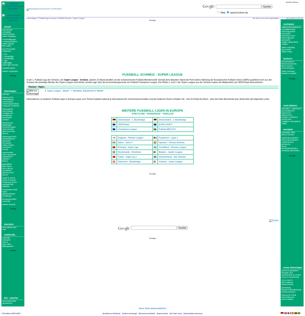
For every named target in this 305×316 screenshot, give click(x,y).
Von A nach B (287, 280)
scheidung (6, 196)
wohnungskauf (8, 139)
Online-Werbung (288, 71)
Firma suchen (287, 66)
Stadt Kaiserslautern (290, 138)
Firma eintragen (288, 68)
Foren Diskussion (9, 227)
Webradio (6, 238)
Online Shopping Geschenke (288, 48)
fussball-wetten (8, 68)
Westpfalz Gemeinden (291, 150)
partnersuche (8, 173)
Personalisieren (288, 111)
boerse (5, 133)
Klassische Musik (289, 295)
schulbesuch (7, 113)
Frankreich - (168, 138)
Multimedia (9, 235)
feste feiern (7, 166)
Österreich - (129, 161)
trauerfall (6, 201)
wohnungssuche (9, 136)
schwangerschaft (9, 189)
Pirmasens (286, 144)
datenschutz (287, 115)
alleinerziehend (8, 194)
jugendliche (7, 164)
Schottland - (172, 147)
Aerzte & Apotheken (290, 271)
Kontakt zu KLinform (290, 117)
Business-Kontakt (146, 313)
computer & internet (10, 106)
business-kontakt (289, 73)
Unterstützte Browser (193, 313)
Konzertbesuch (288, 297)
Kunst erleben (287, 299)
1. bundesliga (8, 56)
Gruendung (286, 288)
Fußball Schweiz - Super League (71, 18)
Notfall (284, 123)
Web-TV (5, 242)
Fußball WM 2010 (167, 129)
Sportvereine (7, 152)
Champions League (127, 129)
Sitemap (5, 94)
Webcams (6, 240)
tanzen (5, 175)
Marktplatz (6, 32)
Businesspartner (288, 292)
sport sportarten (9, 154)
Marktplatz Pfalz (288, 132)
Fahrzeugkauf (287, 282)
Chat (4, 229)
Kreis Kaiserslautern (290, 140)
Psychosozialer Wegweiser (8, 50)
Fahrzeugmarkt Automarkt (288, 39)
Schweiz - (171, 161)
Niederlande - (129, 152)
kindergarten (7, 109)
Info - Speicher (11, 298)
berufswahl (7, 117)
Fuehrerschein (287, 284)
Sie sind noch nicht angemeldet (266, 18)
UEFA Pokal (123, 124)
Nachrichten (7, 30)
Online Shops (287, 52)
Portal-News (287, 119)
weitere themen (8, 204)
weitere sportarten (10, 71)
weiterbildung (7, 99)
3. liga (4, 61)
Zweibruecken (288, 142)
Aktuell (7, 27)
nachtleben (7, 170)
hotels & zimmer (9, 180)
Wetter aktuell (8, 44)
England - (130, 138)
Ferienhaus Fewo (288, 36)
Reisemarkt (286, 34)
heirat (4, 192)
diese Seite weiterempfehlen (152, 308)
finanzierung (7, 123)
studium (5, 120)
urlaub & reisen (8, 178)
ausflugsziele (7, 184)
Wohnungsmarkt (288, 31)
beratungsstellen (9, 199)
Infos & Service (288, 135)
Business (287, 58)
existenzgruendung (10, 104)
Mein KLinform (290, 105)
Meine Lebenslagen (292, 267)
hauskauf (6, 141)
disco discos (7, 168)
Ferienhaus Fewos (9, 182)
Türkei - (127, 157)
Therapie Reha (287, 273)
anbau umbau (8, 145)
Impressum (286, 113)
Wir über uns (175, 313)
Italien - (125, 142)
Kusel (284, 146)
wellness (6, 186)
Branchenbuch (8, 34)
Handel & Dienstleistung (291, 290)
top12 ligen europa (10, 65)
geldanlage (6, 125)
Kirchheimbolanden (290, 148)
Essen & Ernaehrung (290, 277)
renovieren (6, 147)
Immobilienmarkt (288, 29)
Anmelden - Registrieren (291, 109)
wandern (6, 159)
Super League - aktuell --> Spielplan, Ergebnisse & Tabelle (75, 91)
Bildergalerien (8, 246)
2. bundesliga (8, 58)
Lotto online (6, 46)
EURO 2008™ (166, 124)
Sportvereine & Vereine (291, 275)
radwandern (7, 157)
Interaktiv (9, 224)
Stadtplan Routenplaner (291, 121)
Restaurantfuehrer (9, 41)
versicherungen (9, 127)
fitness (5, 161)
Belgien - (171, 152)
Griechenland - (172, 157)
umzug (5, 149)
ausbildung (6, 115)
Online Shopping (9, 36)
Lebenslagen (10, 91)
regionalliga (7, 63)
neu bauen (6, 143)
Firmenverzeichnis (289, 64)
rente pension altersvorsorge (8, 130)
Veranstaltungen (9, 39)
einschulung (7, 111)
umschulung (7, 102)
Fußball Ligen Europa (47, 18)
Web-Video (6, 244)
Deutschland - (131, 120)
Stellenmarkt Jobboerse (291, 27)
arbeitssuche (7, 97)
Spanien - (172, 142)
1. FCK (4, 54)
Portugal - (128, 147)
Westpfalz (288, 129)
